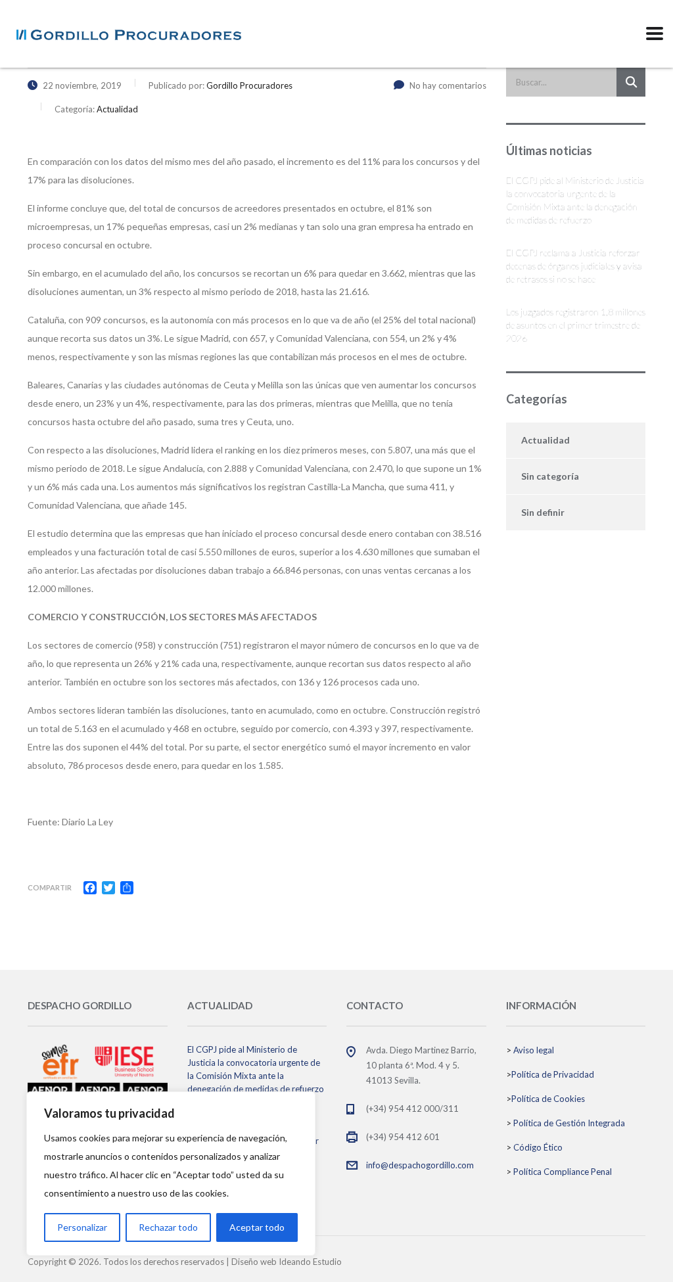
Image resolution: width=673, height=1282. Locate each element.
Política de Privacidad (552, 1074)
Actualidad (545, 440)
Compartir (50, 887)
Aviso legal (533, 1050)
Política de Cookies (548, 1098)
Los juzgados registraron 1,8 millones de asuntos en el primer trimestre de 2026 (575, 325)
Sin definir (543, 512)
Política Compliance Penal (562, 1171)
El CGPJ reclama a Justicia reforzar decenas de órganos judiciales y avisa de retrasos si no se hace (574, 266)
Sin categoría (550, 476)
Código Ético (538, 1147)
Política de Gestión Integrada (569, 1123)
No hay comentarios (447, 85)
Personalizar (82, 1227)
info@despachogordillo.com (420, 1165)
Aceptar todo (257, 1227)
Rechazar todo (168, 1227)
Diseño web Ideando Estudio (286, 1261)
